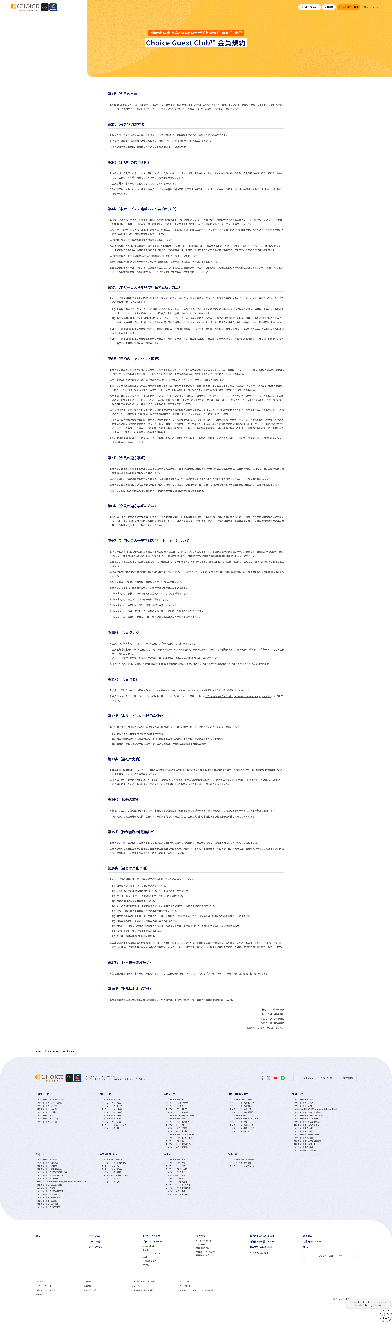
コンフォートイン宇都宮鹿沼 (177, 1112)
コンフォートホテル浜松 (304, 1099)
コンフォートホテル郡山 (111, 1128)
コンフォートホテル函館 (47, 1106)
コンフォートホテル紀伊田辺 (48, 1207)
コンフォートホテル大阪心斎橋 (49, 1185)
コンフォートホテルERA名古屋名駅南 (309, 1115)
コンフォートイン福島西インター (114, 1125)
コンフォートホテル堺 (46, 1188)
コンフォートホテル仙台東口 (112, 1109)
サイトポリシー (138, 1286)
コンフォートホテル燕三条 (240, 1109)
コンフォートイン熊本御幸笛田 (178, 1188)
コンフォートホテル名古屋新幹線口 (308, 1112)
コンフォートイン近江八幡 (47, 1162)
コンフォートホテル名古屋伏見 (306, 1118)
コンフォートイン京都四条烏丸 (49, 1169)
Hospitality (148, 1246)
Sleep (145, 1264)
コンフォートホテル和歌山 (47, 1204)
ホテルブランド (97, 1247)
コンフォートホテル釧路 (47, 1109)
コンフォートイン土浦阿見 (176, 1109)
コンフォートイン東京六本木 (177, 1141)
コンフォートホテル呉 (110, 1166)
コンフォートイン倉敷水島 (112, 1159)
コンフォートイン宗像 (174, 1172)
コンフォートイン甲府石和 (240, 1121)
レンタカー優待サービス (330, 1256)
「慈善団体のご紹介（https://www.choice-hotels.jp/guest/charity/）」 (201, 555)
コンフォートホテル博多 (175, 1166)
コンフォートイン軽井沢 (239, 1131)
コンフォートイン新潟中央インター (244, 1102)
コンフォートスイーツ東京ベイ (178, 1128)
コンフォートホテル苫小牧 (47, 1118)
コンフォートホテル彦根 (47, 1159)
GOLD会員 (200, 1244)
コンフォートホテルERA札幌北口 (50, 1102)
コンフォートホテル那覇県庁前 (242, 1159)
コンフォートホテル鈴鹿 (304, 1147)
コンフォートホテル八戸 (111, 1099)
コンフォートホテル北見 (47, 1115)
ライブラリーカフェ (153, 1253)
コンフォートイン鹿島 (174, 1106)
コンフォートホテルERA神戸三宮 (50, 1191)
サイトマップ (185, 1286)
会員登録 (328, 7)
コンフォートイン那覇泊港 (240, 1162)
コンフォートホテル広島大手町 (113, 1162)
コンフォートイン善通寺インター (114, 1175)
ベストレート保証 (203, 1240)
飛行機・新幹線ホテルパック (264, 1241)
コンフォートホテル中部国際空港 (307, 1141)
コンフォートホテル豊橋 (304, 1137)
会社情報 (38, 1281)
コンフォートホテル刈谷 (304, 1128)
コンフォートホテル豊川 (304, 1131)
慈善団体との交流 (203, 1255)
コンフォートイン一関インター (113, 1106)
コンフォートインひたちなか (177, 1102)
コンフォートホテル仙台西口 (112, 1112)
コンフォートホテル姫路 (47, 1194)
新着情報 (307, 1236)
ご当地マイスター (312, 1241)
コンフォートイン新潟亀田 (240, 1106)
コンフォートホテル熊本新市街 (178, 1185)
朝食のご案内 (150, 1260)
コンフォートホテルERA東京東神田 (180, 1134)
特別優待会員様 (350, 7)
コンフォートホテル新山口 (112, 1169)
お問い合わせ (185, 1281)
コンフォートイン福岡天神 (176, 1169)
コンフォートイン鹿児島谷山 (177, 1194)
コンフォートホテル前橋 (175, 1118)
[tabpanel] (67, 1122)
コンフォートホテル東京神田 (177, 1131)
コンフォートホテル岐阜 (304, 1102)
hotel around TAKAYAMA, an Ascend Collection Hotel (315, 1109)
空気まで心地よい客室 (261, 1247)
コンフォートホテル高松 (111, 1172)
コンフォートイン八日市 (47, 1166)
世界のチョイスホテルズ (45, 1290)
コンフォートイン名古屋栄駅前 (306, 1121)
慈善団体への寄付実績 (205, 1251)
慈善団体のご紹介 (203, 1247)
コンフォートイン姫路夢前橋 (48, 1197)
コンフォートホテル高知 (111, 1181)
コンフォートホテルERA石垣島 (242, 1166)
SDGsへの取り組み (259, 1252)
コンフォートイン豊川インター (306, 1134)
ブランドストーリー (152, 1241)
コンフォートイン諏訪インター (242, 1125)
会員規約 (87, 1281)
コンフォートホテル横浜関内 (177, 1147)
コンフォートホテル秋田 (111, 1115)
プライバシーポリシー (92, 1290)
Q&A (305, 1247)
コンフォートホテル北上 (111, 1102)
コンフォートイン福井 (239, 1115)
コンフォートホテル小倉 (175, 1159)
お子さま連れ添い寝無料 (262, 1236)
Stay (145, 1249)
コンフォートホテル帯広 (47, 1112)
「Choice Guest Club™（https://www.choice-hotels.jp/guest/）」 (238, 696)
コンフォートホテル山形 (111, 1118)
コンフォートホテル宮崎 (175, 1191)
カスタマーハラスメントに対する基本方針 (196, 1290)
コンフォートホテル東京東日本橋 (179, 1137)
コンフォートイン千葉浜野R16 (178, 1121)
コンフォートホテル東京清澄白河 (179, 1144)
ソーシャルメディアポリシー (143, 1281)
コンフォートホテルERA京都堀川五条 (52, 1172)
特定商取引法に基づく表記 (142, 1290)
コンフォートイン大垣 (303, 1106)
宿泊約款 (87, 1286)
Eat (144, 1257)
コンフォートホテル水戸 (175, 1099)
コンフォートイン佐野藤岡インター (180, 1115)
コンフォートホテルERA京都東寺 (50, 1175)
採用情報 (38, 1294)
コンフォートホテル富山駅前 (241, 1112)
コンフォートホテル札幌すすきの (50, 1099)
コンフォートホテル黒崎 (175, 1162)
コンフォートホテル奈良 (47, 1201)
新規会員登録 (326, 1077)
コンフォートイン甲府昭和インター (244, 1118)
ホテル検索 (94, 1236)
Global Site (373, 7)
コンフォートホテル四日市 (304, 1144)
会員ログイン (312, 7)
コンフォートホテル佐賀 (175, 1175)
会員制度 (200, 1236)
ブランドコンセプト (152, 1236)
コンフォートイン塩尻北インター (243, 1128)
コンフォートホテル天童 (111, 1121)
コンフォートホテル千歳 (47, 1121)
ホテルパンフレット (43, 1286)
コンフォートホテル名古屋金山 (306, 1125)
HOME (38, 1236)
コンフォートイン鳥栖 (174, 1178)
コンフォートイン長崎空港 (176, 1181)
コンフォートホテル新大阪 (47, 1178)
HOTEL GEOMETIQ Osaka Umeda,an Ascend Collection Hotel (61, 1181)
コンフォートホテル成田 (175, 1125)
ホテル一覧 (94, 1241)
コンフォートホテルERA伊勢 (305, 1150)
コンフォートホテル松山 (111, 1178)
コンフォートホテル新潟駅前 (241, 1099)
